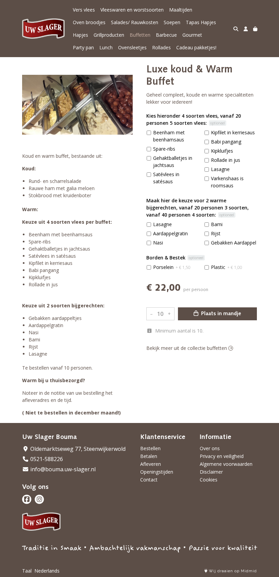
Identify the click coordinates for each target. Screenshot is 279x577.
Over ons (210, 448)
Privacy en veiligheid (222, 456)
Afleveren (150, 464)
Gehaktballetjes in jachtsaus (172, 161)
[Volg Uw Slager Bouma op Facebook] (26, 499)
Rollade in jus (225, 160)
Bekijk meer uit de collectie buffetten (187, 348)
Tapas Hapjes (201, 22)
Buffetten (140, 35)
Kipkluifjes (222, 151)
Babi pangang (226, 141)
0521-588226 (46, 459)
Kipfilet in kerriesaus (233, 132)
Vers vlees (84, 9)
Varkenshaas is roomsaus (227, 182)
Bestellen (150, 448)
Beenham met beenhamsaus (169, 136)
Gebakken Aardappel (233, 242)
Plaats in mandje (220, 314)
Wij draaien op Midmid (232, 571)
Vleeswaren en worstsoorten (132, 9)
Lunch (106, 47)
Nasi (158, 242)
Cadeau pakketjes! (196, 47)
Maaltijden (180, 9)
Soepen (172, 22)
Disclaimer (211, 472)
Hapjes (80, 35)
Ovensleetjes (132, 47)
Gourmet (192, 35)
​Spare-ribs (164, 149)
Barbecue (166, 35)
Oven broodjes (89, 22)
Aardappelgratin (170, 233)
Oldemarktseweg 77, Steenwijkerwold (77, 449)
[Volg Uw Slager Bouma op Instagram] (39, 499)
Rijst (215, 233)
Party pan (83, 47)
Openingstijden (156, 472)
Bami (217, 224)
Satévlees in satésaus (166, 178)
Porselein (172, 267)
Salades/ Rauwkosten (134, 22)
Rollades (161, 47)
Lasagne (220, 169)
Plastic (226, 267)
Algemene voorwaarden (226, 464)
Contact (149, 479)
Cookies (208, 479)
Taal (27, 570)
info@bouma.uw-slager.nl (62, 469)
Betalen (148, 456)
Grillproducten (109, 35)
